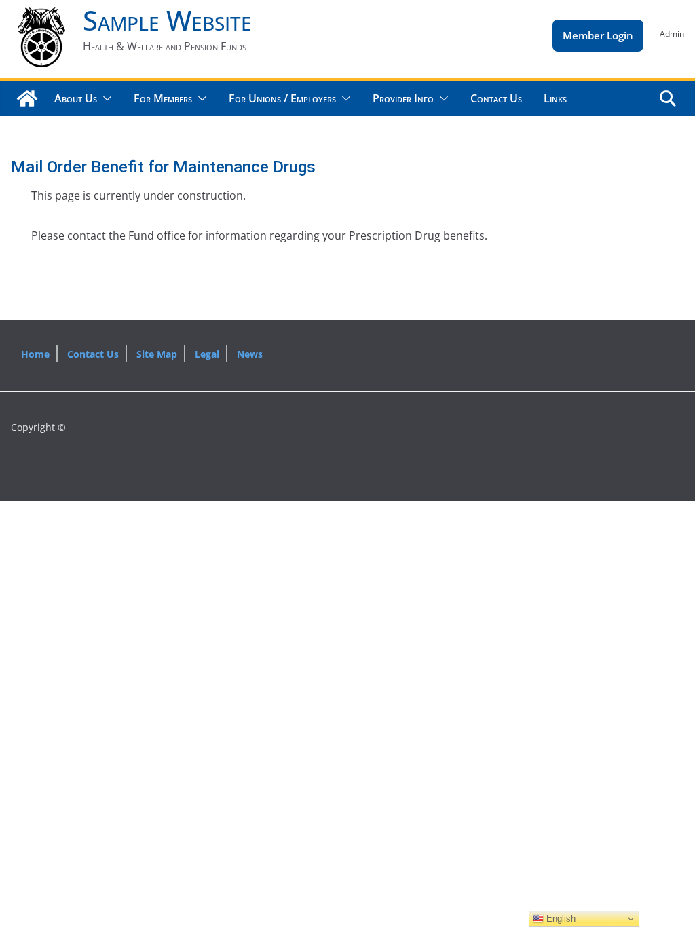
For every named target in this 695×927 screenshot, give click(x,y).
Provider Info (403, 98)
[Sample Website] (27, 98)
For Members (163, 98)
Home (35, 353)
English (560, 918)
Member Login (598, 35)
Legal (207, 353)
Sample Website (167, 20)
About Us (75, 98)
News (250, 353)
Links (555, 98)
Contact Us (496, 98)
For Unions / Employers (282, 98)
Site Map (156, 353)
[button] (104, 98)
